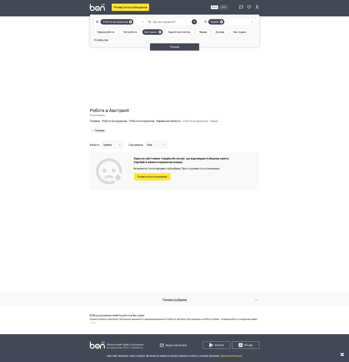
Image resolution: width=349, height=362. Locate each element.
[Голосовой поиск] (194, 21)
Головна (99, 130)
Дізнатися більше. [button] (232, 355)
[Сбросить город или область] (221, 21)
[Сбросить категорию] (130, 21)
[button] (119, 22)
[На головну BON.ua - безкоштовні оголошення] (97, 7)
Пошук (174, 47)
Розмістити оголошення (130, 7)
